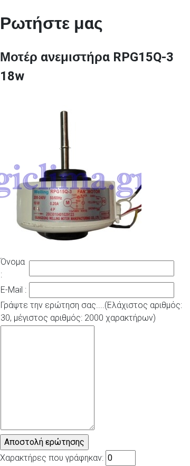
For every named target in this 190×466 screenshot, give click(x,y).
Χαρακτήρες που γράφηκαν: (51, 458)
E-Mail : (13, 290)
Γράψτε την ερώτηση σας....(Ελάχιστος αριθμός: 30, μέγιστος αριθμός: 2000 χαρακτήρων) (91, 311)
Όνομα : (13, 268)
